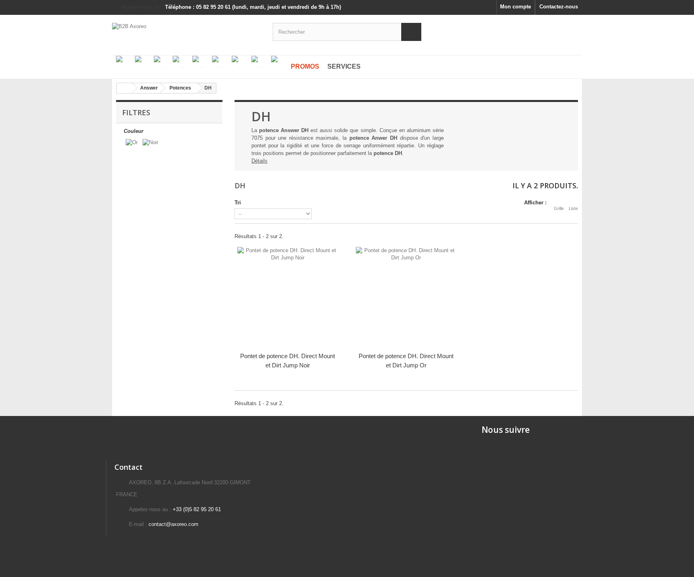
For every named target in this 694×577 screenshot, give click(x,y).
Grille (559, 208)
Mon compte (515, 7)
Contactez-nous (558, 7)
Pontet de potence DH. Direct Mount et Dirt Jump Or (406, 361)
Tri (238, 203)
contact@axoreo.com (173, 524)
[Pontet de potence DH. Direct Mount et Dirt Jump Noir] (288, 297)
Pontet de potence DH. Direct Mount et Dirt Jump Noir (287, 361)
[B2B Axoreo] (186, 31)
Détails (259, 161)
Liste (573, 208)
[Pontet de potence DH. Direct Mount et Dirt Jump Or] (406, 297)
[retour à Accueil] (124, 88)
